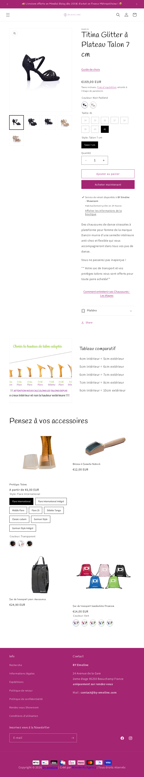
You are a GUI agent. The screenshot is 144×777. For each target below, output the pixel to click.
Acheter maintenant (108, 184)
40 (95, 128)
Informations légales (22, 673)
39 (85, 128)
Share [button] (89, 322)
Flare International (21, 500)
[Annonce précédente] (7, 4)
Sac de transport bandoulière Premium (93, 606)
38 (124, 119)
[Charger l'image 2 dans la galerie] (33, 122)
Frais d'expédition (107, 87)
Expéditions (16, 682)
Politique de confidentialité (26, 699)
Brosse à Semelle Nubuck (86, 464)
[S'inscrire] (72, 737)
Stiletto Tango (54, 509)
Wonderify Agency (84, 767)
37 (114, 119)
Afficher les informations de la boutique (103, 212)
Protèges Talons (18, 484)
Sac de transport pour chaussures (27, 599)
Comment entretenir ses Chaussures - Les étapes (106, 294)
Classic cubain (19, 518)
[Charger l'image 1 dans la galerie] (16, 122)
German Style (40, 518)
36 (105, 119)
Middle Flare (18, 509)
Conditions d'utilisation (23, 716)
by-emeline (50, 767)
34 (85, 119)
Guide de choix (90, 69)
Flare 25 (35, 509)
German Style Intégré (22, 527)
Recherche (15, 665)
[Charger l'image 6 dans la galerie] (16, 139)
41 (105, 128)
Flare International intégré (51, 500)
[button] (8, 15)
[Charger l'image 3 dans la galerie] (49, 122)
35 (95, 119)
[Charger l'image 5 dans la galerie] (65, 122)
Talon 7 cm (90, 144)
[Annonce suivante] (137, 4)
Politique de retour (21, 690)
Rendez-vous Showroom (24, 707)
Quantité (86, 153)
